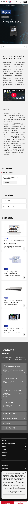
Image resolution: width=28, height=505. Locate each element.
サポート (4, 449)
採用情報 (4, 459)
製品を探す (8, 5)
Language (19, 2)
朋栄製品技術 (5, 465)
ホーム (2, 5)
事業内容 (4, 440)
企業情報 (4, 455)
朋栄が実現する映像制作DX (8, 443)
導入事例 (4, 446)
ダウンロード (11, 182)
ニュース (4, 462)
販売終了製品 (13, 5)
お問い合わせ (5, 468)
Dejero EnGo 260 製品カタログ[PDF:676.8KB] (11, 178)
